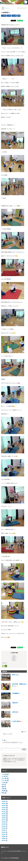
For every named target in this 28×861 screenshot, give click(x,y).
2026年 (3, 801)
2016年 (3, 822)
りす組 (3, 782)
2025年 (3, 803)
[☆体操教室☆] (10, 699)
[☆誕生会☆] (9, 708)
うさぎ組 (4, 15)
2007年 (3, 840)
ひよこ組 (4, 780)
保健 (3, 786)
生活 (3, 784)
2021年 (3, 811)
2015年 (3, 824)
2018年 (3, 817)
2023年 (3, 807)
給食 (3, 792)
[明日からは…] (10, 680)
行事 (19, 15)
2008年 (3, 838)
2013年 (3, 828)
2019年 (3, 815)
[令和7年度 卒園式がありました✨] (14, 689)
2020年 (3, 813)
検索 (24, 749)
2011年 (3, 832)
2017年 (3, 820)
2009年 (3, 836)
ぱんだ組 (14, 15)
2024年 (3, 805)
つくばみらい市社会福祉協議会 (8, 851)
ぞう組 (8, 15)
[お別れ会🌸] (10, 717)
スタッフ (7, 8)
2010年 (3, 834)
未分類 (3, 790)
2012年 (3, 830)
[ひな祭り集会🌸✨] (12, 726)
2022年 (3, 809)
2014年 (3, 826)
